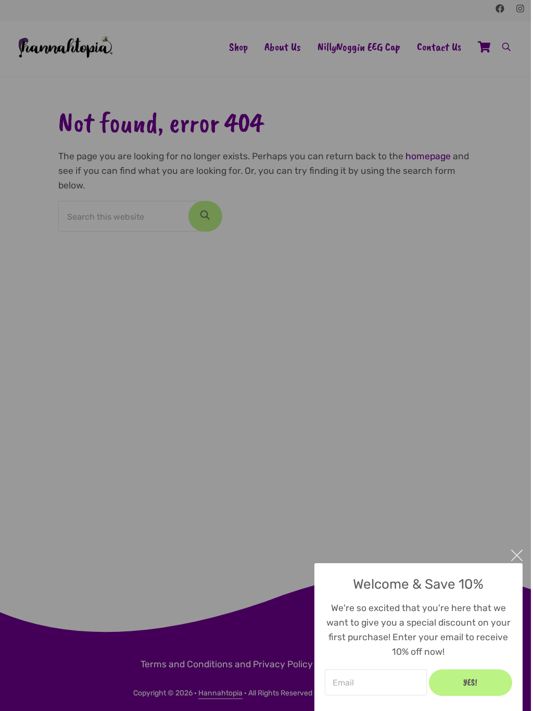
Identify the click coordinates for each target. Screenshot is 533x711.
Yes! (470, 682)
